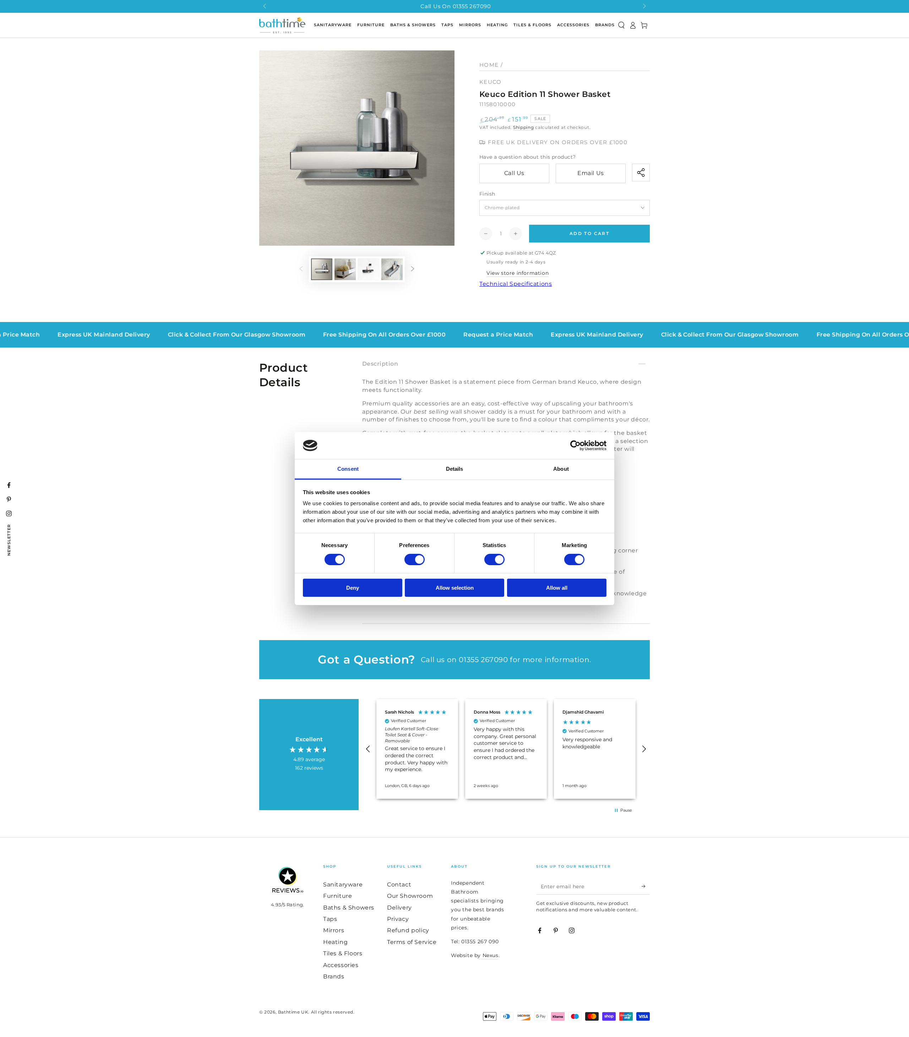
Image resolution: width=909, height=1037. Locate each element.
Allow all (556, 588)
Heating (335, 942)
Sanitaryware (343, 884)
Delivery (399, 907)
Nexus (490, 955)
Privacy (398, 919)
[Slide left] (265, 6)
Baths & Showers (348, 907)
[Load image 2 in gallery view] (345, 269)
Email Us (590, 173)
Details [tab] (454, 469)
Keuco (490, 81)
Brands (333, 976)
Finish (487, 194)
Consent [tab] (348, 469)
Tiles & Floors (342, 953)
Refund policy (408, 930)
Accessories (341, 965)
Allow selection (455, 588)
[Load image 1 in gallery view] (321, 269)
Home (489, 64)
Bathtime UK (293, 1012)
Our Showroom (410, 896)
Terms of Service (412, 942)
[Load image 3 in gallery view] (368, 269)
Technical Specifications (515, 283)
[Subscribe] (646, 886)
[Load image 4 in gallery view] (392, 269)
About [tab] (561, 469)
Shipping (523, 127)
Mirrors (333, 930)
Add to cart (589, 233)
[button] (621, 25)
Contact (399, 884)
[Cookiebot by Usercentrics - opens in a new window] (575, 445)
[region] (506, 749)
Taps (330, 919)
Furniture (337, 896)
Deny (352, 588)
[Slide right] (644, 6)
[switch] (414, 559)
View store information (517, 273)
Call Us (514, 173)
